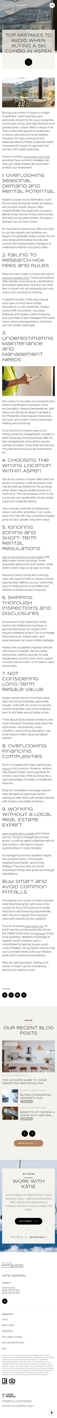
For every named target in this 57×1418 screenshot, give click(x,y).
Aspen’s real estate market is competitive (18, 834)
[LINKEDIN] (4, 1301)
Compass (5, 1357)
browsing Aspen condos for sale (37, 157)
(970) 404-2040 (36, 1237)
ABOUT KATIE (8, 1325)
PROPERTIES (7, 1331)
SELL (4, 1348)
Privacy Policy (26, 1406)
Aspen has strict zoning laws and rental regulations (23, 557)
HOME (5, 1319)
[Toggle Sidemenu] (52, 5)
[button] (28, 1221)
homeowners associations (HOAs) (16, 278)
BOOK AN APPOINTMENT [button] (13, 1343)
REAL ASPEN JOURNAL (12, 1337)
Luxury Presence (23, 1401)
